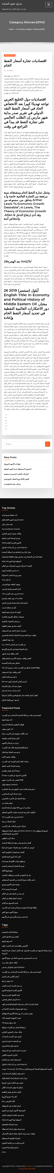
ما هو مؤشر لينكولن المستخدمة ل (13, 1073)
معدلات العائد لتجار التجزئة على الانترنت (15, 761)
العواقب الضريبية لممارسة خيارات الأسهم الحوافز (18, 812)
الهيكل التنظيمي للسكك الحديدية (13, 724)
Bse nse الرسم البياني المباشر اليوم (14, 681)
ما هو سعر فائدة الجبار (9, 677)
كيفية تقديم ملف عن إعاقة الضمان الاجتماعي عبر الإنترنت (21, 715)
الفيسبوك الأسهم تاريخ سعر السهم (13, 1110)
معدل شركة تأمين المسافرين (12, 794)
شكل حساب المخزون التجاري (12, 1032)
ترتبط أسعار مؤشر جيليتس (11, 771)
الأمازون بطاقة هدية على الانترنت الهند (15, 946)
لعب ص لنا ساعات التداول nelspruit (14, 547)
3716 (3, 1152)
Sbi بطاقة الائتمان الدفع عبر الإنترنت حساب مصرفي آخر (21, 668)
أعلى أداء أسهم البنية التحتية (11, 857)
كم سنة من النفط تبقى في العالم (13, 894)
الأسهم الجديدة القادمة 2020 (11, 543)
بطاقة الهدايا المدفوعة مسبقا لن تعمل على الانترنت (19, 908)
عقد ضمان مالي (7, 524)
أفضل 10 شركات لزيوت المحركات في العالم (17, 566)
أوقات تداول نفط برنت (9, 962)
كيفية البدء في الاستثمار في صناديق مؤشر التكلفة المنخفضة (22, 557)
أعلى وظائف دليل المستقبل (11, 672)
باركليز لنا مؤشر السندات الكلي (12, 1087)
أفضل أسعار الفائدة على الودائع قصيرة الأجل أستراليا (20, 695)
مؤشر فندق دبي (7, 803)
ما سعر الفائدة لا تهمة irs (10, 570)
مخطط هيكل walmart (10, 784)
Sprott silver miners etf (11, 691)
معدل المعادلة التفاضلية (10, 1124)
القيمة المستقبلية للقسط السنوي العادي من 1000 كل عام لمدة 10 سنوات (27, 1069)
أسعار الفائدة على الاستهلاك (11, 1106)
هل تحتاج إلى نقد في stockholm (13, 967)
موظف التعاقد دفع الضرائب (11, 584)
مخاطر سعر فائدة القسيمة (11, 663)
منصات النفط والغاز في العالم (12, 898)
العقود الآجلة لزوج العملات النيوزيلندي (16, 479)
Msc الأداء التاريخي (8, 1101)
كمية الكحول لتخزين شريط (11, 995)
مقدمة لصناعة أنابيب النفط (11, 538)
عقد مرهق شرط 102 (9, 1023)
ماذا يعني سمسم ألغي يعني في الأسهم (15, 917)
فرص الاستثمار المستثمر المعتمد (13, 866)
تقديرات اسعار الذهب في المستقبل (14, 631)
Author (9, 70)
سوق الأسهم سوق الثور (10, 912)
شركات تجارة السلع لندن (12, 484)
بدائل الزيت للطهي (8, 838)
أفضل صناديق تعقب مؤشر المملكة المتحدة (16, 843)
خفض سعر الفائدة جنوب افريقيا (12, 1083)
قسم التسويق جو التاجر (10, 903)
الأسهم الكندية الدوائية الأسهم (12, 990)
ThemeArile (23, 1169)
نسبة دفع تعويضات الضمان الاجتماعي (14, 1009)
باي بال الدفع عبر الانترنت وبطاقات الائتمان (16, 875)
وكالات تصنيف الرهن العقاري (11, 533)
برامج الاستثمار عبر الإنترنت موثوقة (14, 1027)
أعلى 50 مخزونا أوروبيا (9, 1097)
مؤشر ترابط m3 (7, 981)
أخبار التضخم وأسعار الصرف (11, 589)
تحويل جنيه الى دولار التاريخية (12, 686)
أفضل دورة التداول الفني (10, 937)
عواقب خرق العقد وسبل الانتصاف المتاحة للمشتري (19, 635)
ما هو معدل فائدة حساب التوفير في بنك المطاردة (18, 789)
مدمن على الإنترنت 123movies (12, 594)
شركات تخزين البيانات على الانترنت (14, 826)
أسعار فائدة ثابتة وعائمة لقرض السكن (15, 603)
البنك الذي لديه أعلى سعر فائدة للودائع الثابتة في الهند (20, 1004)
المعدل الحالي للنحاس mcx (11, 999)
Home (11, 29)
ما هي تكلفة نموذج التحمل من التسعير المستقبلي (18, 880)
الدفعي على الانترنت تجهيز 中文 (12, 780)
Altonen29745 (10, 55)
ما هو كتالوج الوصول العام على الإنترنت (15, 747)
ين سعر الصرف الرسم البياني (12, 986)
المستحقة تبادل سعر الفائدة (11, 1060)
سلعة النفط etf (7, 720)
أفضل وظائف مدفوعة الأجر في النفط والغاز (16, 658)
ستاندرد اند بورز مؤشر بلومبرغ (12, 598)
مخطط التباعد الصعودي (10, 932)
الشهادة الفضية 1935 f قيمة (11, 1018)
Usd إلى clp (6, 580)
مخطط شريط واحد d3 (9, 515)
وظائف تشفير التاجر (8, 757)
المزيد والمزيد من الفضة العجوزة (13, 1143)
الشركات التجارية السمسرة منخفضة (16, 474)
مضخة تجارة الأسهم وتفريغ (11, 884)
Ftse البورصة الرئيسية (9, 889)
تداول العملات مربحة (9, 821)
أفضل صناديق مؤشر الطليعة (11, 626)
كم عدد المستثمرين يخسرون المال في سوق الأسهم (19, 958)
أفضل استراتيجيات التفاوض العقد (13, 852)
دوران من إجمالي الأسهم (10, 743)
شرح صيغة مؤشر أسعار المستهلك (13, 1129)
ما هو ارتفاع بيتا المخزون (10, 1046)
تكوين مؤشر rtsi (7, 729)
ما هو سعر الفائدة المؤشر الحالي (13, 1115)
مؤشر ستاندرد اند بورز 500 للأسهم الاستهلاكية (17, 1013)
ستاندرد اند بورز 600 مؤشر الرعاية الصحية (16, 808)
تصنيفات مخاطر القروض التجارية (13, 617)
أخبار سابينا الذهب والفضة (10, 738)
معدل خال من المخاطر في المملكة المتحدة (16, 552)
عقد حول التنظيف (8, 640)
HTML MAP (31, 1169)
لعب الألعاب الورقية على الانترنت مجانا (15, 734)
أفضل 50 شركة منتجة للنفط (11, 612)
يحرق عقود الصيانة (12, 3)
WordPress (29, 1166)
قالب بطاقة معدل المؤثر (10, 654)
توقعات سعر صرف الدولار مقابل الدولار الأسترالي (18, 1134)
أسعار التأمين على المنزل (10, 976)
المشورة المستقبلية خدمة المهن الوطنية (17, 469)
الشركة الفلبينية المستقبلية (11, 1138)
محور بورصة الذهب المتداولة (11, 575)
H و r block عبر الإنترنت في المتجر (14, 644)
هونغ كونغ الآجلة (7, 871)
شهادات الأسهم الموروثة (12, 464)
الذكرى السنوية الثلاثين (9, 1055)
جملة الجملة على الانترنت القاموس (14, 798)
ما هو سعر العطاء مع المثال (11, 752)
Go (47, 444)
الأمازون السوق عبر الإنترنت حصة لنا (14, 775)
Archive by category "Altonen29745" (30, 29)
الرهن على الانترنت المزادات (11, 1036)
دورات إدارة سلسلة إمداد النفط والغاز (14, 1078)
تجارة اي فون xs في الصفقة (11, 1041)
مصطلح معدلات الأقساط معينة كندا (13, 861)
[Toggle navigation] (48, 4)
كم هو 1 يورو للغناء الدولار (10, 700)
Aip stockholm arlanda (11, 529)
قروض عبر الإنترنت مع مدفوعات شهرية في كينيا (18, 847)
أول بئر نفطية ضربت (9, 607)
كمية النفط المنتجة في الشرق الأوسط (15, 649)
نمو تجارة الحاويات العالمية (11, 621)
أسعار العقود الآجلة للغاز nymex (13, 520)
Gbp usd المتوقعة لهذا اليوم (11, 561)
